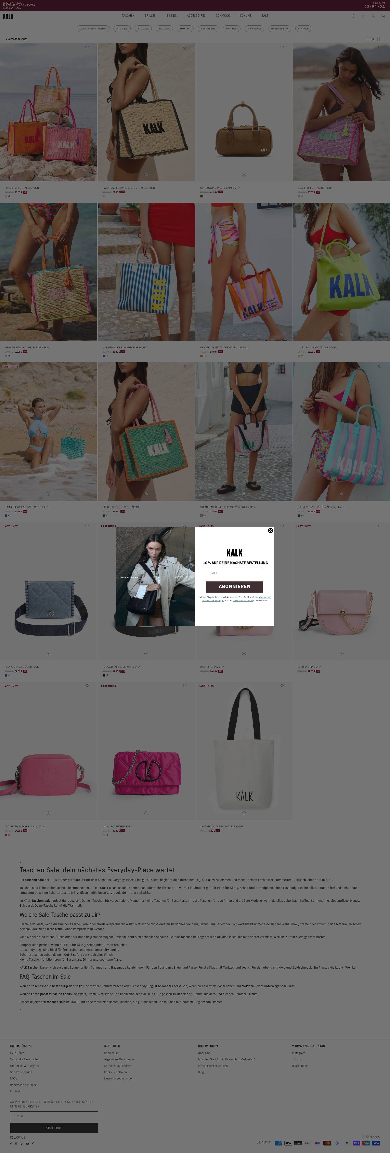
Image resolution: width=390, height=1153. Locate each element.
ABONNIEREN (235, 587)
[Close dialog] (270, 530)
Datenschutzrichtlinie (243, 601)
